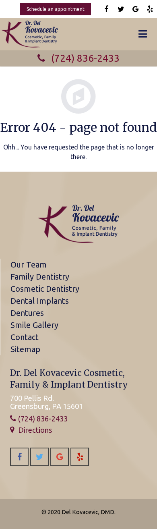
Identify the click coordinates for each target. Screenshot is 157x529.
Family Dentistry (39, 276)
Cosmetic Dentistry (44, 288)
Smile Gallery (34, 325)
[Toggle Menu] (142, 34)
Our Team (28, 264)
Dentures (27, 312)
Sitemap (25, 349)
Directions (35, 430)
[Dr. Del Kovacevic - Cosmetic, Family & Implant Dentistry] (78, 241)
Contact (24, 337)
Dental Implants (39, 300)
